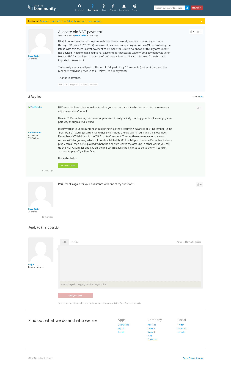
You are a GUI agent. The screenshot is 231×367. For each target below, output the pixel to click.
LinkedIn (181, 332)
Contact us (152, 339)
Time (194, 96)
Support (151, 332)
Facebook (182, 328)
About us (152, 324)
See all (121, 332)
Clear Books (123, 324)
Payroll (121, 328)
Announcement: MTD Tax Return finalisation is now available (71, 20)
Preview (75, 242)
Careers (151, 328)
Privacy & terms (196, 358)
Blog (150, 335)
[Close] (202, 21)
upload (104, 284)
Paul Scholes (34, 132)
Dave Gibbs (33, 56)
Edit (64, 242)
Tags (185, 358)
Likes (200, 96)
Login (31, 264)
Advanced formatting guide (189, 242)
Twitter (181, 324)
